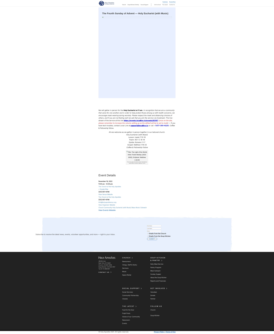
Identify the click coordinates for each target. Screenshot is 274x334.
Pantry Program (155, 267)
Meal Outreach (155, 271)
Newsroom (126, 320)
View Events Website (107, 210)
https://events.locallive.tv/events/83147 (141, 120)
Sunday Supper (155, 274)
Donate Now (172, 1)
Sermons (125, 268)
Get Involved (157, 4)
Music (138, 207)
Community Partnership (130, 295)
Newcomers (126, 261)
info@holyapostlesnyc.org (107, 202)
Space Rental (126, 275)
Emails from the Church (157, 233)
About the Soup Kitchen (158, 277)
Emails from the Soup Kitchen (159, 236)
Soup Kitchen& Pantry (157, 259)
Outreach (143, 207)
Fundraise (165, 1)
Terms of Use (171, 332)
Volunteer (153, 292)
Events (124, 323)
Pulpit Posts (126, 313)
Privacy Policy (159, 332)
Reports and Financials (158, 281)
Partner (152, 299)
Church (124, 4)
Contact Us (172, 4)
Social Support (144, 4)
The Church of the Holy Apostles (109, 187)
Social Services (127, 292)
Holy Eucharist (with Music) (121, 207)
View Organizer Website (106, 205)
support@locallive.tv (139, 126)
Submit (152, 239)
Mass (133, 207)
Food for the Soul (128, 310)
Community (108, 207)
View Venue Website (105, 194)
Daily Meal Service (156, 264)
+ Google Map (103, 189)
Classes (125, 299)
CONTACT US (103, 272)
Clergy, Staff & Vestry (129, 265)
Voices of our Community (131, 317)
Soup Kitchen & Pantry (133, 4)
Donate (152, 295)
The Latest (165, 4)
